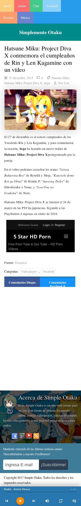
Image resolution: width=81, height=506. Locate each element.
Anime (22, 6)
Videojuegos (29, 271)
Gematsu (21, 262)
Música (25, 17)
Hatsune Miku (60, 78)
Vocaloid (51, 6)
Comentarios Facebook (57, 284)
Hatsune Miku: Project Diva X (23, 83)
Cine (36, 6)
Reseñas (9, 17)
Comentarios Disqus (22, 282)
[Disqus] (39, 338)
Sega (47, 83)
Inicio (7, 6)
